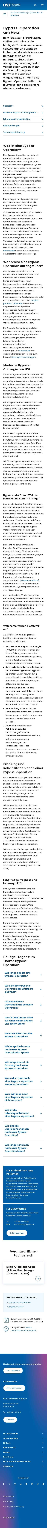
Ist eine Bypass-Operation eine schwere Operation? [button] (19, 1004)
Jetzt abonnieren (14, 1388)
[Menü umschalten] (42, 5)
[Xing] (15, 1484)
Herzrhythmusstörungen (23, 357)
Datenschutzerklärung (13, 1506)
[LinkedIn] (21, 1484)
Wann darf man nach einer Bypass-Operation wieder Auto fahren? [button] (19, 1081)
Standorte (8, 1466)
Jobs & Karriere (10, 1438)
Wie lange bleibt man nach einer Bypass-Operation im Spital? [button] (17, 1049)
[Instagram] (32, 1484)
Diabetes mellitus (29, 580)
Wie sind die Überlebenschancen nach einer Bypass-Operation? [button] (17, 1130)
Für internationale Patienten (17, 1461)
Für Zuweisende (10, 1434)
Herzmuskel (9, 250)
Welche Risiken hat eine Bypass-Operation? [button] (19, 1035)
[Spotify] (43, 1484)
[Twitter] (9, 1484)
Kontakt (10, 1419)
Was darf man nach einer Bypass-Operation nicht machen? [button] (19, 1097)
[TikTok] (38, 1484)
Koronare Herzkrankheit (20, 1302)
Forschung (8, 1457)
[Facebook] (4, 1484)
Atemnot (18, 303)
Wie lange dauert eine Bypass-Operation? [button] (18, 974)
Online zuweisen (17, 1233)
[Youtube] (26, 1484)
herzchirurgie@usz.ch (24, 1224)
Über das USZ (9, 1448)
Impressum (8, 1496)
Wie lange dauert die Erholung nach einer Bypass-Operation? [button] (17, 1065)
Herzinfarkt (24, 350)
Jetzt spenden (13, 1370)
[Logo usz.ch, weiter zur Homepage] (11, 5)
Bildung (7, 1443)
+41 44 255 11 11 (14, 1412)
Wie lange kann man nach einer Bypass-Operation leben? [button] (17, 1148)
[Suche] (35, 5)
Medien (6, 1452)
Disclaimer (8, 1501)
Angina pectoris (16, 1307)
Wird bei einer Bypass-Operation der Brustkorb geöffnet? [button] (19, 988)
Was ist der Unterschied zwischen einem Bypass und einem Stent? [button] (19, 1020)
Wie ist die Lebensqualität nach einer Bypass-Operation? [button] (19, 1113)
